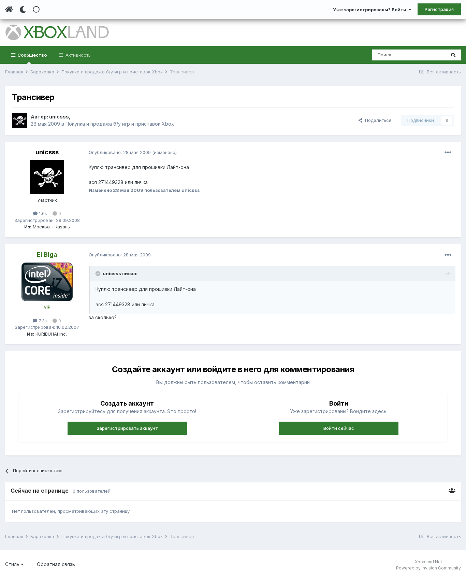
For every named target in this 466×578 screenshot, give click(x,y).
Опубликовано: (120, 152)
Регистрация (439, 9)
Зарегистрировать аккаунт (127, 428)
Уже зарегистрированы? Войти (370, 9)
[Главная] (9, 9)
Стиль (13, 564)
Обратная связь (56, 564)
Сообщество (31, 55)
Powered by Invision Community (428, 567)
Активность (77, 55)
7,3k (42, 320)
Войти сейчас (338, 428)
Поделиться (376, 120)
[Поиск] (453, 55)
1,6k (42, 213)
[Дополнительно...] (447, 153)
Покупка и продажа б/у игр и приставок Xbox (119, 124)
